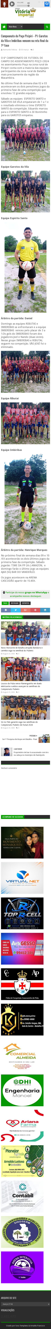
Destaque (14, 603)
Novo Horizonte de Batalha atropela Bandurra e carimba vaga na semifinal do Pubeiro (21, 649)
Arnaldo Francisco (37, 1326)
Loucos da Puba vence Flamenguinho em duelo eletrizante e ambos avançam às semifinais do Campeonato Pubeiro (21, 686)
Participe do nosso (15, 592)
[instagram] (46, 2)
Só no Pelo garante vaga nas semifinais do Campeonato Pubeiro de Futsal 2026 (19, 723)
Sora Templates (21, 1326)
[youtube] (39, 2)
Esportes (25, 603)
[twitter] (42, 2)
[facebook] (49, 2)
